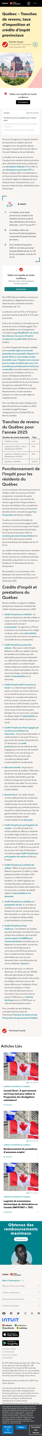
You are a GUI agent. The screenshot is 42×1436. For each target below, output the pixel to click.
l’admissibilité (18, 676)
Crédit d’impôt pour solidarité (18, 614)
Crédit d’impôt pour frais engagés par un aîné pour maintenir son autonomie (21, 730)
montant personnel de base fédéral (18, 536)
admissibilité (30, 633)
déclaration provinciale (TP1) (19, 170)
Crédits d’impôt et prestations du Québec (19, 130)
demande (28, 820)
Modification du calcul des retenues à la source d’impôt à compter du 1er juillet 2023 (20, 336)
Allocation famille (12, 767)
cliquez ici (24, 963)
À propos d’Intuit (9, 1349)
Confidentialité (8, 1352)
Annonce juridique (9, 1355)
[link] (21, 1086)
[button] (37, 3)
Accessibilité (7, 1358)
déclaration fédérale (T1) (17, 166)
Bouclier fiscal (10, 794)
